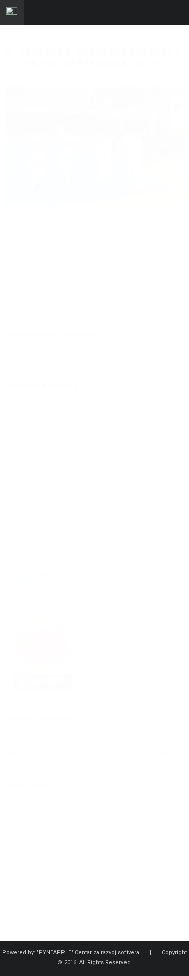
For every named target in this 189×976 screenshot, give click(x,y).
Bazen (16, 804)
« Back (16, 244)
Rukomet (20, 894)
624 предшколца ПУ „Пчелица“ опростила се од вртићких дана (89, 505)
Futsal (16, 840)
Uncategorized (30, 912)
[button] (13, 754)
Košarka (19, 858)
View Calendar (155, 753)
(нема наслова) (33, 452)
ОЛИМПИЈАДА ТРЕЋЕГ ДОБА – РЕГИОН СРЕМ (83, 410)
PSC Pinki (22, 876)
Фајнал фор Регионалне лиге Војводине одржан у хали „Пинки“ (79, 475)
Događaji (20, 822)
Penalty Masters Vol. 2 (45, 434)
